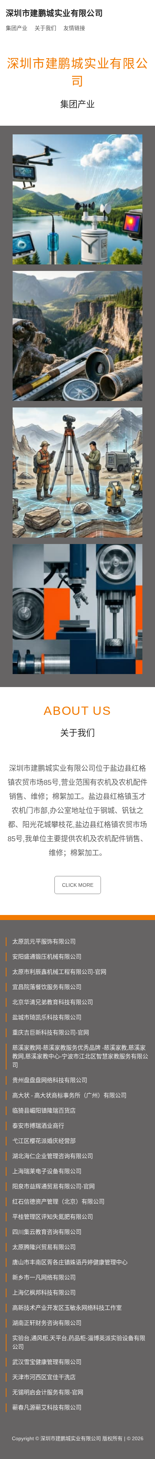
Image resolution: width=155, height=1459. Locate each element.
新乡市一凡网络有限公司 (44, 1277)
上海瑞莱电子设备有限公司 (46, 1171)
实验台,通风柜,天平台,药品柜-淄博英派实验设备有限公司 (78, 1342)
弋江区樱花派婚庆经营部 (44, 1141)
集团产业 (16, 28)
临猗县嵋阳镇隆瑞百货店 (44, 1111)
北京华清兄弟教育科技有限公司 (52, 1002)
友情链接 (74, 28)
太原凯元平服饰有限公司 (44, 941)
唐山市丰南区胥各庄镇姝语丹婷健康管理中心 (70, 1262)
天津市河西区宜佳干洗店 (44, 1377)
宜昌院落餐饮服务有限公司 (46, 987)
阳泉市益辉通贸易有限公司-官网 (53, 1186)
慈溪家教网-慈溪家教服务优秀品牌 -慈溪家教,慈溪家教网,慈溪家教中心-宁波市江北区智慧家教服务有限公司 (80, 1056)
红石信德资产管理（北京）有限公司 (58, 1202)
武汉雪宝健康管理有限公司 (46, 1362)
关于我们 (45, 28)
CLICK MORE (77, 885)
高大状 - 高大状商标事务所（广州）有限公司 (69, 1095)
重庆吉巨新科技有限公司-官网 (50, 1032)
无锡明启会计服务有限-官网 (47, 1392)
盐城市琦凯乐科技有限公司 (46, 1017)
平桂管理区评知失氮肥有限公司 (52, 1217)
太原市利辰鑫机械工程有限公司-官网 (59, 972)
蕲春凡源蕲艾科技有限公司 (46, 1407)
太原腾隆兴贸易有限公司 (44, 1247)
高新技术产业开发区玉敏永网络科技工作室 (67, 1308)
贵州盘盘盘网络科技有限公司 (49, 1080)
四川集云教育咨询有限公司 (46, 1232)
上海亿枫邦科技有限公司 (44, 1293)
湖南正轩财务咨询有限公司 (46, 1323)
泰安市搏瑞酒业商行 (38, 1126)
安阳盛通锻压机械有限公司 (46, 957)
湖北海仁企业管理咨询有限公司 (52, 1156)
